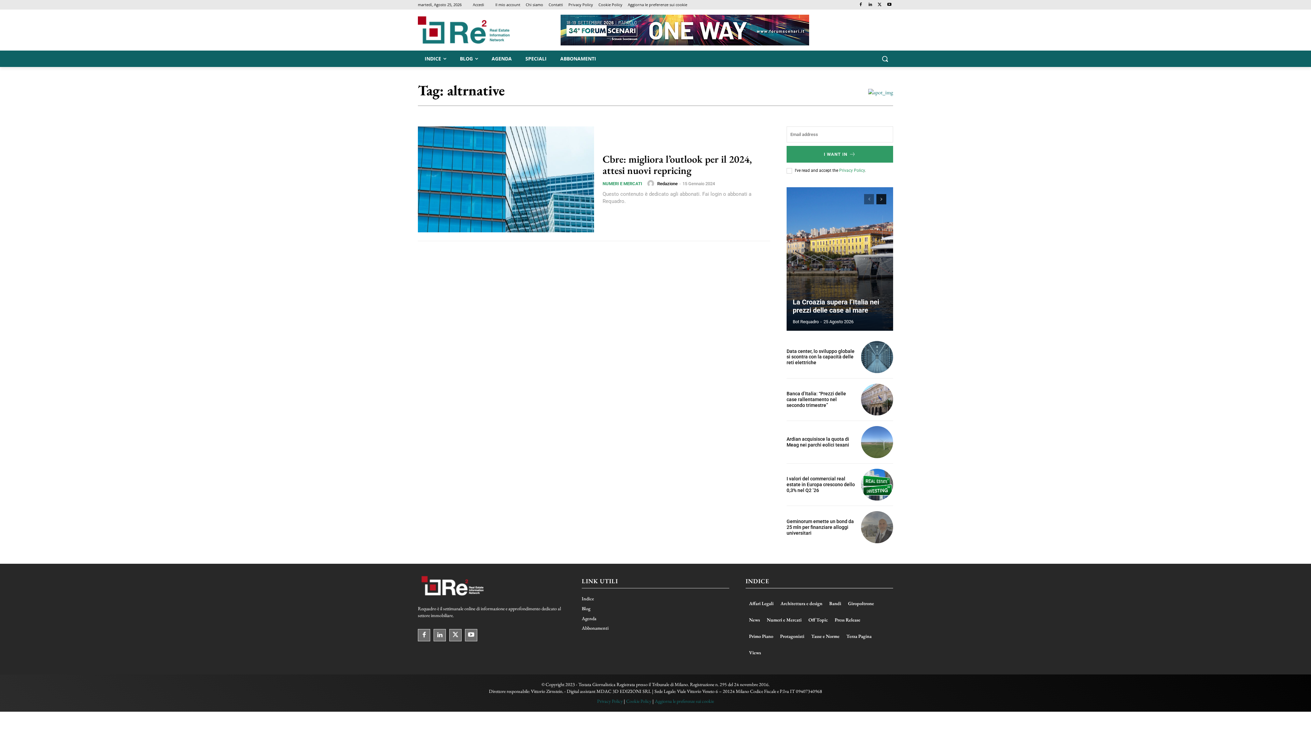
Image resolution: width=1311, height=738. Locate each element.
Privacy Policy (852, 170)
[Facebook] (861, 5)
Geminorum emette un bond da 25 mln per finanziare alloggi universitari (820, 527)
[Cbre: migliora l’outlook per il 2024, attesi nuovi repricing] (506, 179)
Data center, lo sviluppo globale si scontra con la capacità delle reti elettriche (821, 357)
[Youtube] (889, 5)
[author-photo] (651, 183)
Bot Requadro (806, 321)
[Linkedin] (870, 5)
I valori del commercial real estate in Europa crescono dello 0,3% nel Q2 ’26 (821, 484)
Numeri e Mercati (622, 183)
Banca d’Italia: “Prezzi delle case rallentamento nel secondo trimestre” (816, 399)
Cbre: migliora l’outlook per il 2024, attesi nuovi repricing (677, 164)
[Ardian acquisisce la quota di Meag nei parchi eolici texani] (877, 442)
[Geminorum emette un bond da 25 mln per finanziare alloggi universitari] (877, 527)
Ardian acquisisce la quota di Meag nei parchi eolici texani (818, 442)
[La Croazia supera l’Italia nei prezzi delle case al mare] (840, 259)
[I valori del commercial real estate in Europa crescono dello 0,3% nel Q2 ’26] (877, 485)
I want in (835, 154)
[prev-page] (869, 199)
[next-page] (881, 199)
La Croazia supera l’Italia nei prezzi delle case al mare (836, 306)
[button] (885, 59)
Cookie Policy (638, 701)
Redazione (667, 183)
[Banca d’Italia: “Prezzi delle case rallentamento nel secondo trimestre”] (877, 400)
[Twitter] (880, 5)
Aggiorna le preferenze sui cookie (684, 701)
